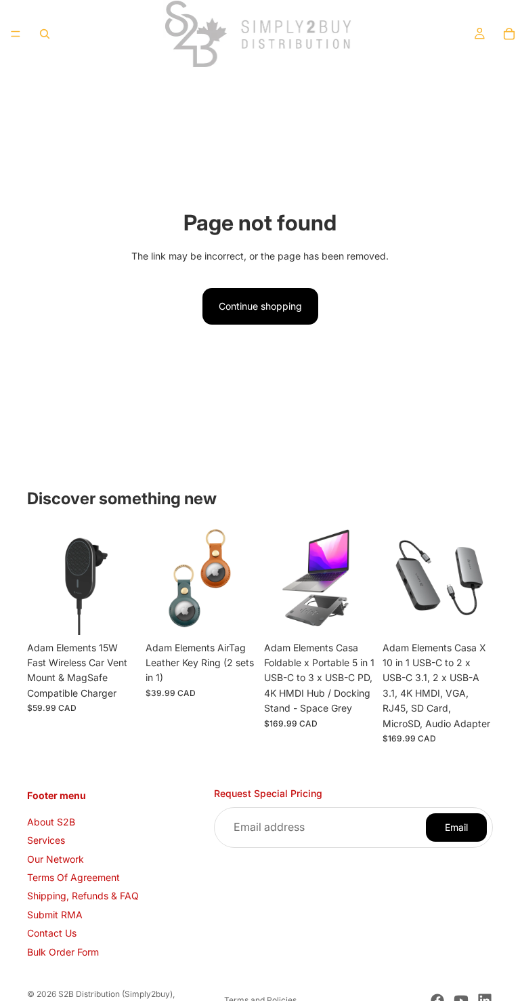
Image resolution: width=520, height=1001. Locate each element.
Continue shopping (260, 306)
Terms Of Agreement (73, 877)
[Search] (45, 34)
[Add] (235, 614)
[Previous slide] (42, 579)
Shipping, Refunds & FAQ (83, 895)
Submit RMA (55, 914)
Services (46, 840)
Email (456, 827)
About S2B (51, 822)
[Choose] (116, 614)
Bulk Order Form (63, 951)
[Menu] (15, 33)
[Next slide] (122, 579)
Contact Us (52, 933)
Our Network (55, 858)
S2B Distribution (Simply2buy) (115, 994)
